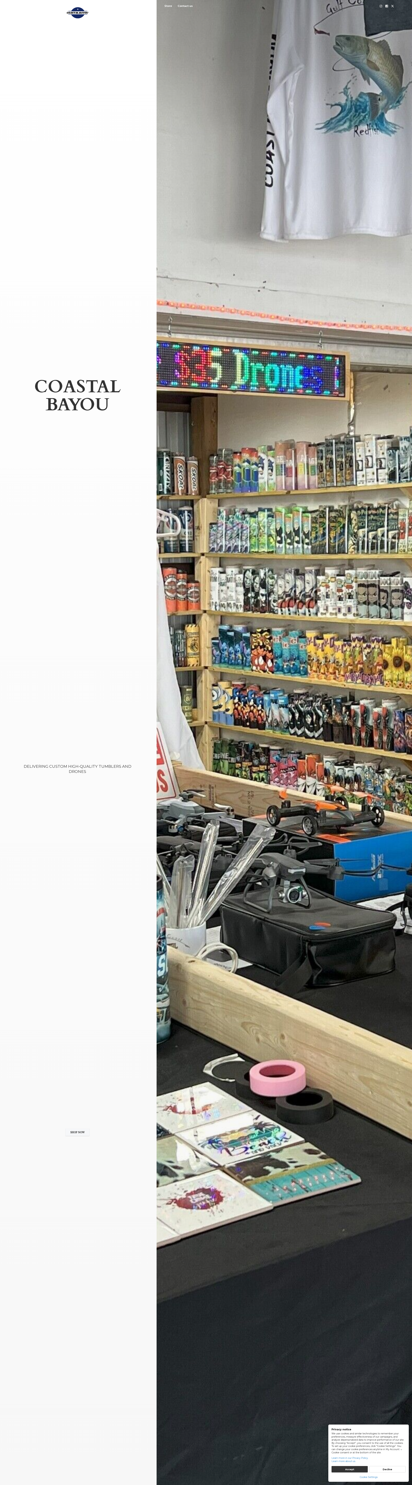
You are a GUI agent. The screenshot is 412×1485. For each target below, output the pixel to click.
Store (168, 6)
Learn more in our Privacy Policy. (350, 1458)
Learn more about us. (344, 1461)
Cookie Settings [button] (369, 1477)
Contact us (185, 6)
